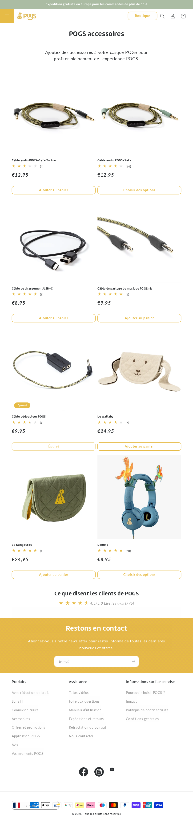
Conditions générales (142, 719)
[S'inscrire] (133, 661)
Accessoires (21, 719)
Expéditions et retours (86, 719)
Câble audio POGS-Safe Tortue (34, 160)
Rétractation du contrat (87, 727)
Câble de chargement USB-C (32, 288)
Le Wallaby (105, 417)
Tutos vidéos (79, 693)
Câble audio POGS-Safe (114, 160)
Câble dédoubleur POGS (29, 417)
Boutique (142, 16)
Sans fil (17, 701)
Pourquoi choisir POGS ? (145, 693)
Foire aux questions (84, 701)
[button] (7, 16)
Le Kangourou (22, 545)
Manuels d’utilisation (85, 710)
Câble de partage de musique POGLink (124, 288)
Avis (15, 745)
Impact (131, 701)
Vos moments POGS (28, 754)
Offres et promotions (28, 727)
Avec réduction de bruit (30, 693)
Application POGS (26, 736)
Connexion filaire (25, 710)
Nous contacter (81, 736)
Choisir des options (139, 190)
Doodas (102, 545)
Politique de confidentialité (147, 710)
